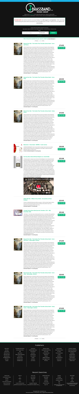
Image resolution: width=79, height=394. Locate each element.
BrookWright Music (6, 357)
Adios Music (7, 348)
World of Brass (72, 357)
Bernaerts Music (7, 354)
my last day (46, 381)
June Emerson (33, 351)
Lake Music (33, 359)
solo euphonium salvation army (33, 384)
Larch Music (33, 360)
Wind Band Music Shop (47, 0)
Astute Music (6, 351)
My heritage (72, 375)
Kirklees (33, 357)
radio (72, 377)
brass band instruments (6, 381)
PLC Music (59, 351)
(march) (6, 380)
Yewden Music (72, 360)
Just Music (33, 353)
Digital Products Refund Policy (47, 392)
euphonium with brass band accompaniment (59, 385)
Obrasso (46, 356)
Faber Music (20, 353)
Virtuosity (46, 378)
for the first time (59, 378)
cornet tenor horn (7, 384)
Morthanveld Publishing (46, 350)
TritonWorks (72, 353)
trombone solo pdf (59, 380)
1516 (59, 383)
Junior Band (36, 29)
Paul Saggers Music (46, 359)
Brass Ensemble (31, 29)
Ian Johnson (33, 348)
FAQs (41, 392)
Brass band (33, 378)
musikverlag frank (46, 353)
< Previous (36, 40)
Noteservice (46, 354)
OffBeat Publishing (46, 357)
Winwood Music (72, 354)
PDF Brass (46, 360)
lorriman (6, 378)
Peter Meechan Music (59, 350)
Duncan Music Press (20, 350)
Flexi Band (41, 29)
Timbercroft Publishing (72, 350)
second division (72, 385)
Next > (43, 40)
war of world (33, 377)
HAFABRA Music (20, 360)
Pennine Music (59, 348)
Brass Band (25, 29)
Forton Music (20, 356)
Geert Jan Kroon (20, 357)
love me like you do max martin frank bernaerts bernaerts (72, 384)
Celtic (59, 381)
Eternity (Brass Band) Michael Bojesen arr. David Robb (36, 156)
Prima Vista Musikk (59, 353)
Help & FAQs (39, 35)
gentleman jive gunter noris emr (20, 384)
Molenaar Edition (46, 348)
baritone (59, 375)
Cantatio (6, 360)
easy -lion (46, 384)
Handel (72, 378)
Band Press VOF (7, 353)
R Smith (59, 354)
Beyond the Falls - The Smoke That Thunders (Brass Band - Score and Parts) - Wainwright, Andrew (39, 239)
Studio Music (59, 359)
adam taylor (46, 377)
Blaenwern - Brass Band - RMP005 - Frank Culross (35, 144)
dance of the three (6, 383)
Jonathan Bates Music (33, 350)
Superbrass (59, 360)
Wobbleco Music (72, 356)
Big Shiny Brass (7, 356)
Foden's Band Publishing (19, 354)
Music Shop (46, 351)
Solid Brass (59, 356)
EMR (20, 351)
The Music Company (72, 348)
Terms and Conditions (30, 392)
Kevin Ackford (33, 356)
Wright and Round (72, 359)
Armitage (59, 377)
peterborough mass (46, 375)
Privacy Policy (36, 392)
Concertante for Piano (7, 377)
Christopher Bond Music (20, 348)
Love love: (46, 380)
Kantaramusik (33, 354)
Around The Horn (46, 383)
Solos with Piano (47, 29)
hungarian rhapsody (33, 383)
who (72, 380)
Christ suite (33, 375)
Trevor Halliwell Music (72, 351)
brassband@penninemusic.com (51, 15)
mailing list (32, 14)
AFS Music (7, 350)
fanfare (33, 380)
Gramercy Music (20, 359)
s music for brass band (20, 383)
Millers (20, 378)
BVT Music (7, 359)
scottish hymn (6, 375)
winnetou (72, 381)
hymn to (19, 375)
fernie (20, 381)
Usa (33, 381)
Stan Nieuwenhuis (59, 357)
